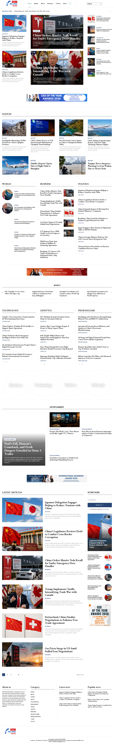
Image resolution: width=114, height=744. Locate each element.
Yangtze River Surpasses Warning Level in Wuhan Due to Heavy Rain (99, 166)
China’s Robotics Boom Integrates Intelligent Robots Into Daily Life (15, 336)
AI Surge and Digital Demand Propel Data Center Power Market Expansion (94, 338)
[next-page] (82, 254)
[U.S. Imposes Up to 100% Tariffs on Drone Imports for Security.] (91, 62)
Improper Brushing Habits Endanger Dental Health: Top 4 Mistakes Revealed (55, 357)
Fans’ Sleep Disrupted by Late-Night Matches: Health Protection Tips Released (56, 348)
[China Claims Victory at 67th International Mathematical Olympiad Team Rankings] (43, 127)
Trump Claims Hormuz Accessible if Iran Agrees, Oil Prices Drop (100, 706)
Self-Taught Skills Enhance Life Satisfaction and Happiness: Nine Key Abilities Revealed (54, 337)
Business (36, 31)
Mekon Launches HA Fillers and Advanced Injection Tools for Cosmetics (94, 357)
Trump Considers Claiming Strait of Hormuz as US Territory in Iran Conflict (103, 52)
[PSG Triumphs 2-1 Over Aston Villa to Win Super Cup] (91, 73)
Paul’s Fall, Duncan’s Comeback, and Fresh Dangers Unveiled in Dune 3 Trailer (22, 449)
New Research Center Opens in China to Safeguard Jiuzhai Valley (70, 142)
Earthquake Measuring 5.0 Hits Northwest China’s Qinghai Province (14, 142)
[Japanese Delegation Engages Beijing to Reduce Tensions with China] (14, 23)
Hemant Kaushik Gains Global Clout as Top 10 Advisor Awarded (93, 348)
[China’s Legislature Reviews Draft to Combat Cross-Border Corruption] (14, 59)
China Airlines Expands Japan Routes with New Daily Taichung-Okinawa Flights (99, 142)
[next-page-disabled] (112, 293)
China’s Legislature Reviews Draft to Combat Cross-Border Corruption (13, 74)
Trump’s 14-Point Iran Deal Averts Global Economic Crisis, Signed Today (24, 236)
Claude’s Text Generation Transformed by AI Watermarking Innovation (103, 41)
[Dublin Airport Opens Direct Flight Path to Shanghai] (15, 165)
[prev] (108, 11)
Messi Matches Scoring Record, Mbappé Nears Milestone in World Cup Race (97, 293)
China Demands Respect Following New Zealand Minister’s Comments (93, 210)
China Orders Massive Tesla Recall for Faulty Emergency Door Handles (56, 37)
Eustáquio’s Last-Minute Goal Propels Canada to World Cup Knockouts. (69, 293)
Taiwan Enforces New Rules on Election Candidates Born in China (93, 247)
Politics (5, 33)
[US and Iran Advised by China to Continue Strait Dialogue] (7, 221)
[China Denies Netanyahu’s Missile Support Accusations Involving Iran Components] (7, 249)
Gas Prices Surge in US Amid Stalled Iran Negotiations (104, 30)
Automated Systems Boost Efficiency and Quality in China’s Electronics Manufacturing (93, 328)
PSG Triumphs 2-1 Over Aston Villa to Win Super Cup (103, 73)
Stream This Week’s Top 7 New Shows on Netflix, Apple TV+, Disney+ (64, 432)
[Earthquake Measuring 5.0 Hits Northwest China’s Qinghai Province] (14, 127)
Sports (98, 70)
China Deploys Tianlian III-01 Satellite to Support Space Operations (18, 327)
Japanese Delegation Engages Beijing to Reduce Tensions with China (35, 11)
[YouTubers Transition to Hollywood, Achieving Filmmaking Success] (65, 445)
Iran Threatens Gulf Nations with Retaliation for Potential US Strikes (24, 209)
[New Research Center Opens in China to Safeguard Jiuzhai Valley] (71, 127)
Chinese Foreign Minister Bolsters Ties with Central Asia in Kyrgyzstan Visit (93, 238)
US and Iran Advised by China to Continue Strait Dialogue (24, 222)
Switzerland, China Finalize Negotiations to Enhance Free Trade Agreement (103, 19)
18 (18, 674)
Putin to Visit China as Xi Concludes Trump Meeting (98, 700)
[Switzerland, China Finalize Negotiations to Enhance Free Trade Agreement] (91, 19)
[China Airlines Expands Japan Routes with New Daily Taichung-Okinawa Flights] (100, 127)
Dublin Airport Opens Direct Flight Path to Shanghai (41, 166)
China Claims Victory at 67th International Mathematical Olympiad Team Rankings (42, 142)
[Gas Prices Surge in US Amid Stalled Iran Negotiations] (91, 30)
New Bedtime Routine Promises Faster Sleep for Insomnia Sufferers (55, 318)
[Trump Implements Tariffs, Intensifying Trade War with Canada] (69, 203)
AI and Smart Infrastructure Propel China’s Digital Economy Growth (19, 346)
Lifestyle (43, 321)
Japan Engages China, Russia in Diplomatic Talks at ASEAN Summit (94, 229)
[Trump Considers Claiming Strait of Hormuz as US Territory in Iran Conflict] (91, 51)
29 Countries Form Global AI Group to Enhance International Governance (17, 355)
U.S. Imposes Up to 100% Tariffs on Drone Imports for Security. (103, 62)
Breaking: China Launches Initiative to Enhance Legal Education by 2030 (93, 219)
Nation (4, 138)
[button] (70, 3)
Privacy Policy (105, 509)
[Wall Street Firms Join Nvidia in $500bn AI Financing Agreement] (69, 243)
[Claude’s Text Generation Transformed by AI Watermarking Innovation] (91, 40)
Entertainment (10, 439)
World (98, 48)
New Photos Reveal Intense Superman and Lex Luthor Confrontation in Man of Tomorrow (97, 433)
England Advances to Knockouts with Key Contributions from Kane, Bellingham (42, 293)
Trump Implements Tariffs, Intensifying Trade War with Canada (52, 71)
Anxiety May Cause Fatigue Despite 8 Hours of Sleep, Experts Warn (54, 327)
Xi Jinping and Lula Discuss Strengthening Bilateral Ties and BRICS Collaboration (94, 318)
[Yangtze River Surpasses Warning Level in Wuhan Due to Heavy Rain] (72, 165)
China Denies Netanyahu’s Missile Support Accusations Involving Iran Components (25, 249)
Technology (99, 37)
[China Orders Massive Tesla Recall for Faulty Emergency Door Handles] (69, 193)
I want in (98, 505)
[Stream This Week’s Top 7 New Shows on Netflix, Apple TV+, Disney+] (65, 419)
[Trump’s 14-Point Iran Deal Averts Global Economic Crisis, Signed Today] (7, 235)
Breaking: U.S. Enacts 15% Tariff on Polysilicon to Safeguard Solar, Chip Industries (50, 254)
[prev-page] (79, 254)
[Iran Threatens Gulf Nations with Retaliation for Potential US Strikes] (7, 208)
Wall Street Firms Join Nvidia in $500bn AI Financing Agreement (48, 243)
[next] (111, 11)
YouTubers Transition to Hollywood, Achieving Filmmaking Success (64, 459)
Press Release (82, 321)
